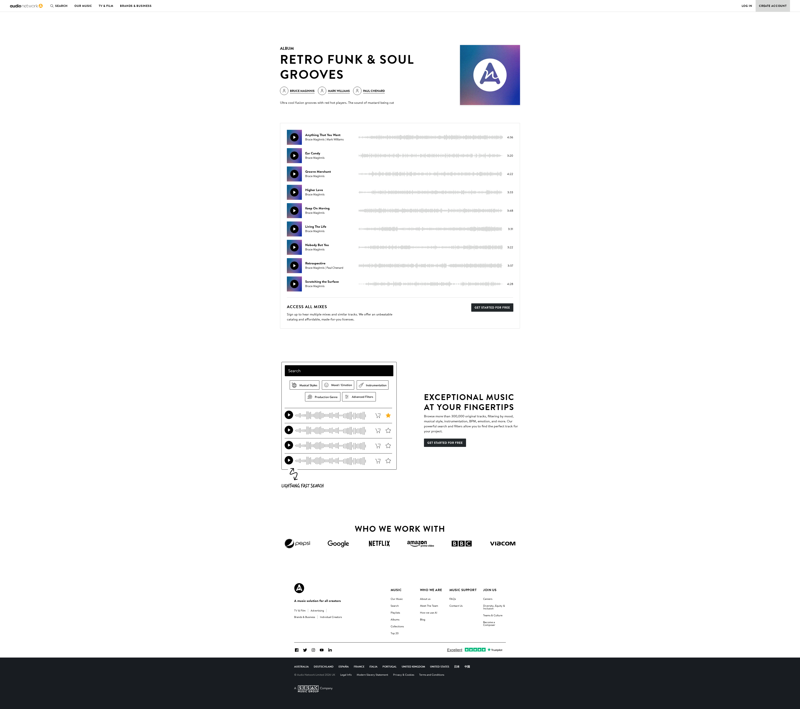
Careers (487, 599)
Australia (301, 666)
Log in (747, 6)
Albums (395, 619)
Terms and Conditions (431, 674)
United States (439, 666)
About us (425, 599)
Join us (489, 590)
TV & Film (106, 6)
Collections (397, 626)
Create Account (773, 6)
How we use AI (428, 612)
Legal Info (346, 674)
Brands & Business (136, 6)
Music (396, 590)
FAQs (452, 599)
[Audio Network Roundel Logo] (299, 588)
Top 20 (395, 633)
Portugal (389, 666)
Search (61, 6)
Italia (373, 666)
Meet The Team (429, 606)
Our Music (83, 6)
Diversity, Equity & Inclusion (494, 607)
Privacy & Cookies (403, 674)
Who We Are (431, 590)
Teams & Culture (492, 615)
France (359, 666)
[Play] (294, 137)
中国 (467, 666)
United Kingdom (413, 666)
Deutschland (324, 666)
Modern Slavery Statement (372, 674)
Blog (422, 619)
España (344, 666)
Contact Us (455, 606)
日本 (457, 666)
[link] (26, 6)
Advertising (317, 610)
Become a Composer (489, 623)
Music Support (462, 590)
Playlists (395, 612)
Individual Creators (331, 617)
